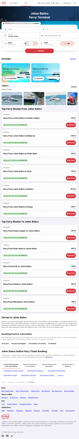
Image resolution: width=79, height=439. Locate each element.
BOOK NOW (71, 125)
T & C (3, 404)
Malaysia (28, 410)
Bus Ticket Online (7, 391)
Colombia (54, 410)
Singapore (19, 410)
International (70, 410)
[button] (73, 59)
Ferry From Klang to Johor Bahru (18, 284)
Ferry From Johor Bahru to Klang (18, 207)
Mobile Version (33, 397)
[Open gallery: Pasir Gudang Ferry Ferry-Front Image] (34, 98)
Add (68, 43)
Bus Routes (46, 391)
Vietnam (37, 410)
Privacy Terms (12, 404)
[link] (16, 72)
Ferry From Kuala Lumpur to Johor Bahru (21, 231)
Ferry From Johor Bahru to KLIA (17, 171)
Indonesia (10, 410)
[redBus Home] (4, 3)
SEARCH (41, 51)
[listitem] (5, 66)
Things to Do (35, 391)
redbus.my (48, 357)
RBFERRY (40, 78)
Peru (61, 410)
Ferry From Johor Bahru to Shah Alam (20, 153)
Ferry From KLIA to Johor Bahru (17, 266)
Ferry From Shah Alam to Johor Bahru (20, 248)
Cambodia (45, 410)
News (36, 404)
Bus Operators (57, 391)
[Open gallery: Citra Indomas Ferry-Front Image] (12, 98)
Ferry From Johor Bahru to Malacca (19, 136)
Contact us (14, 397)
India (3, 410)
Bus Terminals (69, 391)
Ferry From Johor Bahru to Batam (18, 189)
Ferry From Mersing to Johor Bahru (19, 302)
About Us (5, 397)
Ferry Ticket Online (22, 391)
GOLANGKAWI (11, 78)
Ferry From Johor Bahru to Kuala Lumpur (21, 118)
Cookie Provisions (25, 404)
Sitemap (23, 397)
